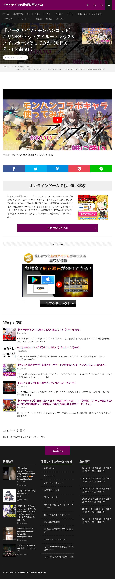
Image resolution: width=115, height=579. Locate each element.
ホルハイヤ (82, 14)
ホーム (6, 14)
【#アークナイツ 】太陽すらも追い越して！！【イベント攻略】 (49, 330)
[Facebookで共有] (14, 168)
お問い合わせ (50, 468)
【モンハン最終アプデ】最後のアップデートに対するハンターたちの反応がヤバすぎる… (61, 365)
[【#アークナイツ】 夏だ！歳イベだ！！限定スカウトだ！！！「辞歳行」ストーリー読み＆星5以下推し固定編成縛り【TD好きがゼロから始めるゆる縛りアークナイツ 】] (9, 405)
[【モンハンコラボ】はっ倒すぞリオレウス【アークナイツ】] (9, 387)
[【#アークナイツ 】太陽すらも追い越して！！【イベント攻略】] (9, 334)
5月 (103, 468)
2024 (84, 489)
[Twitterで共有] (36, 168)
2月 (92, 468)
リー (30, 19)
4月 (100, 468)
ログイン (28, 437)
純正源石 (60, 19)
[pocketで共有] (79, 168)
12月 (104, 481)
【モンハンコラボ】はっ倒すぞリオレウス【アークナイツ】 (47, 383)
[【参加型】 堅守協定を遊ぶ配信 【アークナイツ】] (9, 550)
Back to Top (57, 451)
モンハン (9, 19)
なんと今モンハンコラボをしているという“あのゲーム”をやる (48, 347)
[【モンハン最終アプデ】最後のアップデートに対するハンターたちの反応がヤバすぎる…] (9, 370)
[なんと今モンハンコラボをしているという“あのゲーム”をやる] (9, 352)
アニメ (38, 14)
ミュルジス (97, 14)
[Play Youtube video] (57, 119)
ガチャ (70, 14)
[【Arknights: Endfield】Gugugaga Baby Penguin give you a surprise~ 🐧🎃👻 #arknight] (9, 473)
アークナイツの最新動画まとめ (32, 573)
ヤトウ (20, 19)
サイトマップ (50, 476)
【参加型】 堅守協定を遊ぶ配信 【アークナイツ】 (26, 548)
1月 (89, 468)
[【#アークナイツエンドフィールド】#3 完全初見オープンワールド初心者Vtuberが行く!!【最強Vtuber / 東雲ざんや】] (9, 511)
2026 (84, 468)
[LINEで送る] (101, 168)
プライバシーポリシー (54, 483)
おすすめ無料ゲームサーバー (56, 515)
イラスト (59, 14)
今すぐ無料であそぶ (57, 228)
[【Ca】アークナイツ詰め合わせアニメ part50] (9, 495)
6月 (107, 468)
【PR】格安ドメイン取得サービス (59, 557)
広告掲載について (52, 490)
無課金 (49, 19)
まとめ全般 (18, 14)
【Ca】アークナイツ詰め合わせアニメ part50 (26, 493)
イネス (48, 14)
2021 (84, 519)
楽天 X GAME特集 (52, 522)
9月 (89, 481)
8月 (86, 471)
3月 (96, 468)
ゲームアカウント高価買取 (55, 540)
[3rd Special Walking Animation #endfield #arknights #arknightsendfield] (9, 533)
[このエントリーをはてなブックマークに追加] (57, 168)
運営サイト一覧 (51, 497)
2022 (84, 509)
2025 (84, 479)
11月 (99, 481)
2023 (84, 499)
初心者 (39, 19)
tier (28, 14)
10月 (94, 481)
